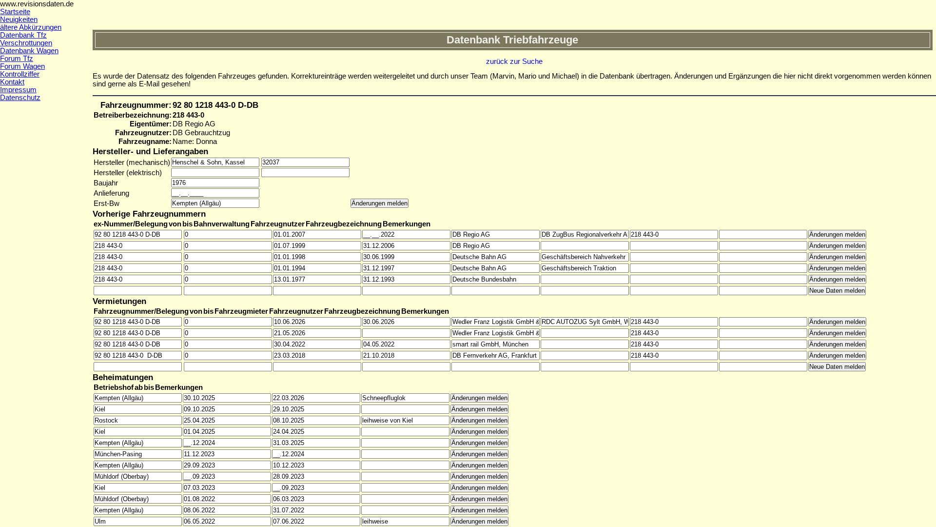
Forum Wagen (22, 66)
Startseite (15, 12)
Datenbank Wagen (29, 51)
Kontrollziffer (19, 74)
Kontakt (12, 82)
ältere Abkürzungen (30, 27)
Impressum (18, 90)
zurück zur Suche (514, 61)
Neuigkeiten (19, 19)
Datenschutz (20, 97)
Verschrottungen (26, 43)
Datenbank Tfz (23, 35)
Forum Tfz (16, 58)
